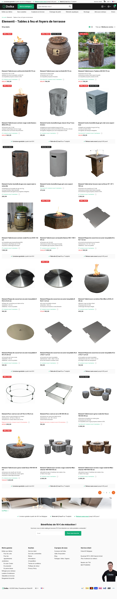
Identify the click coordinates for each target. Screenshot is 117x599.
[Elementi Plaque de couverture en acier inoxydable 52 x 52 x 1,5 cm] (96, 217)
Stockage (86, 12)
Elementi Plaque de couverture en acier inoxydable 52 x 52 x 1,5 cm (96, 239)
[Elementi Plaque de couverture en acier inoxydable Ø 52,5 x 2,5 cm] (58, 278)
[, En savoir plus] (103, 6)
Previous (100, 492)
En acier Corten (8, 563)
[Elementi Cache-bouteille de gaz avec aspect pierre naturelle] (20, 163)
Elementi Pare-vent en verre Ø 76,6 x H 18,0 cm (17, 414)
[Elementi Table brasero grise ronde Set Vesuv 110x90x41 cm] (96, 393)
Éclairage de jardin (55, 12)
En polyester (7, 566)
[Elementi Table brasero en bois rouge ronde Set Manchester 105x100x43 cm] (58, 447)
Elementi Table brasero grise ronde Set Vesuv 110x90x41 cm (93, 415)
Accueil (4, 17)
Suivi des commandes (34, 553)
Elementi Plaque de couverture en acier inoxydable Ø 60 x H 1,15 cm (19, 353)
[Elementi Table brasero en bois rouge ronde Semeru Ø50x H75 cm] (20, 102)
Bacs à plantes (21, 12)
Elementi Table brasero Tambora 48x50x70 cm (94, 71)
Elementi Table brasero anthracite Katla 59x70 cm (18, 71)
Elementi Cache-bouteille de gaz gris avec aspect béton (56, 185)
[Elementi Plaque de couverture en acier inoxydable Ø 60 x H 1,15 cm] (20, 332)
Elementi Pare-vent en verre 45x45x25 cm (54, 414)
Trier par (98, 27)
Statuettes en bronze (8, 576)
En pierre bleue (8, 568)
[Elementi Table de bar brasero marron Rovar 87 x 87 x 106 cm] (96, 163)
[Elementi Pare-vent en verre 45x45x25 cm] (58, 393)
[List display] (92, 27)
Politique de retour (33, 566)
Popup (19, 79)
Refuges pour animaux (8, 571)
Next (113, 492)
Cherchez (69, 6)
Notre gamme (7, 548)
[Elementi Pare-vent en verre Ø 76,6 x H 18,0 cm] (20, 393)
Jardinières (5, 561)
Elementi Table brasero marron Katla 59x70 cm (55, 71)
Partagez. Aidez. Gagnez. (62, 558)
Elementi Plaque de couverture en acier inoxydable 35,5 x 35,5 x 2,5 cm (58, 353)
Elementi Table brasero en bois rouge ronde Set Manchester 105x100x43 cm (57, 468)
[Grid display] (89, 27)
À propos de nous (60, 548)
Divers (113, 12)
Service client (98, 1)
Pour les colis (8, 553)
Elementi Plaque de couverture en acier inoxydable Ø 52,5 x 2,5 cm (57, 300)
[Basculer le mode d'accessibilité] (105, 1)
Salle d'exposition (59, 553)
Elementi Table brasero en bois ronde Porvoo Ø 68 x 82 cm (20, 239)
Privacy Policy (32, 568)
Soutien (31, 548)
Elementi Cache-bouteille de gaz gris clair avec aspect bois (96, 124)
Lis (4, 510)
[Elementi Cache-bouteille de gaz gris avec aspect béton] (58, 163)
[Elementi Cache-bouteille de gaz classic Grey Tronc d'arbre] (58, 102)
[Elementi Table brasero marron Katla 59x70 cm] (58, 50)
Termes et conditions (34, 563)
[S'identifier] (109, 6)
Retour (30, 556)
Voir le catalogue (25, 6)
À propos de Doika (60, 551)
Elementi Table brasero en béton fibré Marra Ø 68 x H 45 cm (95, 300)
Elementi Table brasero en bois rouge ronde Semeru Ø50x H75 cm (19, 124)
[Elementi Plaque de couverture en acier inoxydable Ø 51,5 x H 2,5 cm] (20, 278)
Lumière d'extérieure (8, 573)
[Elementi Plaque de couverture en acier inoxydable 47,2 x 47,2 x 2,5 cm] (96, 332)
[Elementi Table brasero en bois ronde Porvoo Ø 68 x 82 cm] (20, 217)
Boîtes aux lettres (7, 12)
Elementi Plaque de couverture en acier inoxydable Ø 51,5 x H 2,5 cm (19, 300)
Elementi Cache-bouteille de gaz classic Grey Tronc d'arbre (57, 124)
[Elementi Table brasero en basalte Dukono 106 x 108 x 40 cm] (58, 217)
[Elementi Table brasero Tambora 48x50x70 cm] (96, 50)
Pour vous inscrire (73, 533)
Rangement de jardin (8, 578)
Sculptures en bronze (37, 12)
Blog (55, 556)
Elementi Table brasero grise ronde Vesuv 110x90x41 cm (19, 468)
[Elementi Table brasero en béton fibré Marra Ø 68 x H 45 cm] (96, 278)
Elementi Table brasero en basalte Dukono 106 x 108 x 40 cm (58, 239)
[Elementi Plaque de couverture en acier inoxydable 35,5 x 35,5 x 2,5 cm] (58, 332)
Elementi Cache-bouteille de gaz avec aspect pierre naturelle (19, 185)
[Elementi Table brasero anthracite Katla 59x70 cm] (20, 50)
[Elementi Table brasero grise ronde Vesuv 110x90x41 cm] (20, 447)
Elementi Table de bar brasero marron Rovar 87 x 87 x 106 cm (96, 185)
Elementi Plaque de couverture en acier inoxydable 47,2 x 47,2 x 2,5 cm (96, 353)
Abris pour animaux (100, 12)
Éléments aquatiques (72, 12)
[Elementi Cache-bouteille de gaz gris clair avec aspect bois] (96, 102)
